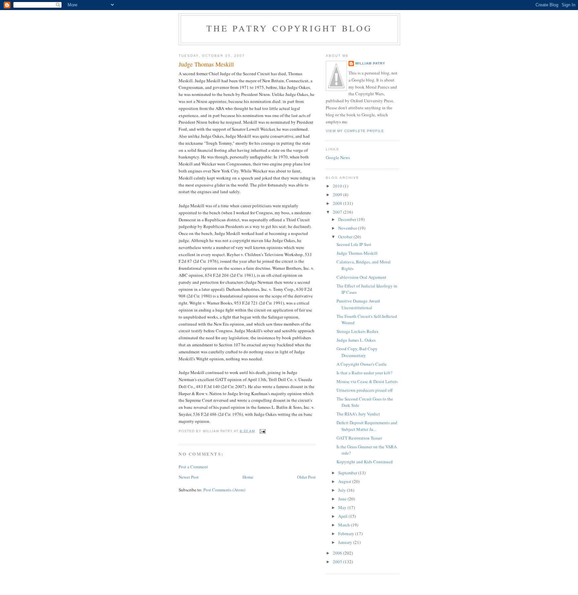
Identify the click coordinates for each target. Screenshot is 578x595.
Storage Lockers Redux (357, 331)
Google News (338, 157)
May (343, 507)
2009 (338, 195)
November (348, 228)
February (346, 533)
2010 (338, 186)
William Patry (370, 63)
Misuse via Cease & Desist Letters (367, 381)
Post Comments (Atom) (224, 490)
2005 (338, 562)
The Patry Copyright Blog (289, 28)
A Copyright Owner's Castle (361, 364)
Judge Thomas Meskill (357, 253)
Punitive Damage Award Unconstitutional (358, 304)
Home (248, 477)
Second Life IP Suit (353, 244)
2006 (338, 553)
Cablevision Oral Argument (361, 277)
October (346, 237)
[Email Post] (262, 431)
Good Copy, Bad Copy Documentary (357, 352)
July (342, 490)
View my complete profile (355, 131)
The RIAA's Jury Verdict (358, 414)
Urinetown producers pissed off (364, 390)
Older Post (306, 477)
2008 (338, 203)
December (347, 219)
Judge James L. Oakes (356, 340)
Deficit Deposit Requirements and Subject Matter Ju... (366, 426)
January (345, 542)
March (344, 525)
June (343, 499)
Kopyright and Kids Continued (364, 462)
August (345, 481)
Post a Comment (193, 467)
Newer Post (189, 477)
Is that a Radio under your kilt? (364, 373)
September (348, 473)
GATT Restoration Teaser (359, 438)
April (343, 516)
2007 (338, 212)
